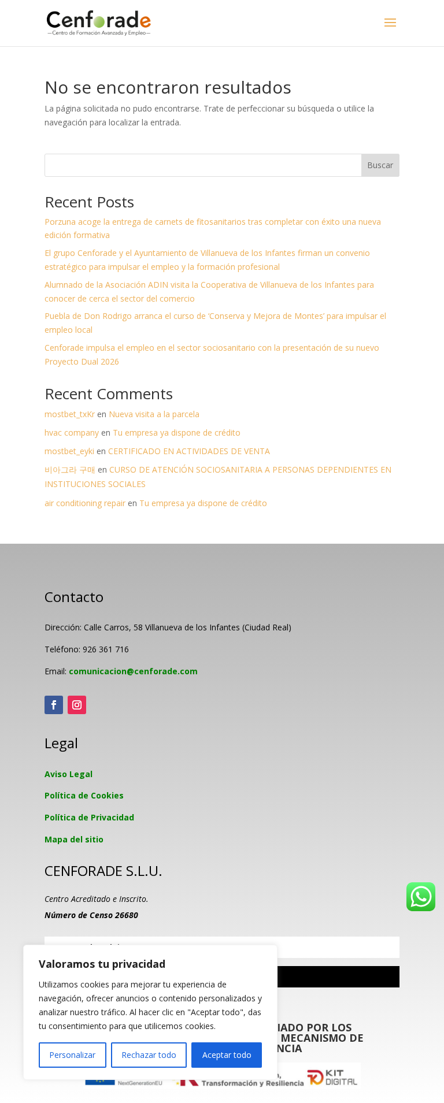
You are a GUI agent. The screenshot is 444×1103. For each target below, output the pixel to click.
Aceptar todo (226, 1054)
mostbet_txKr (70, 413)
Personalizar (72, 1054)
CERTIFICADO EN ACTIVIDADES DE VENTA (189, 450)
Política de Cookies (84, 795)
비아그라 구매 (70, 469)
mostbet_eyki (69, 450)
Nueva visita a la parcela (154, 413)
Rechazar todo (148, 1054)
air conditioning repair (85, 502)
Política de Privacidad (89, 817)
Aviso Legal (68, 773)
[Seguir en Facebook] (54, 705)
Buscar (380, 164)
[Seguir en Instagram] (77, 705)
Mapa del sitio (74, 839)
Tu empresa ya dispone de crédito (176, 432)
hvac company (72, 432)
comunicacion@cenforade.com (133, 671)
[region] (150, 1012)
